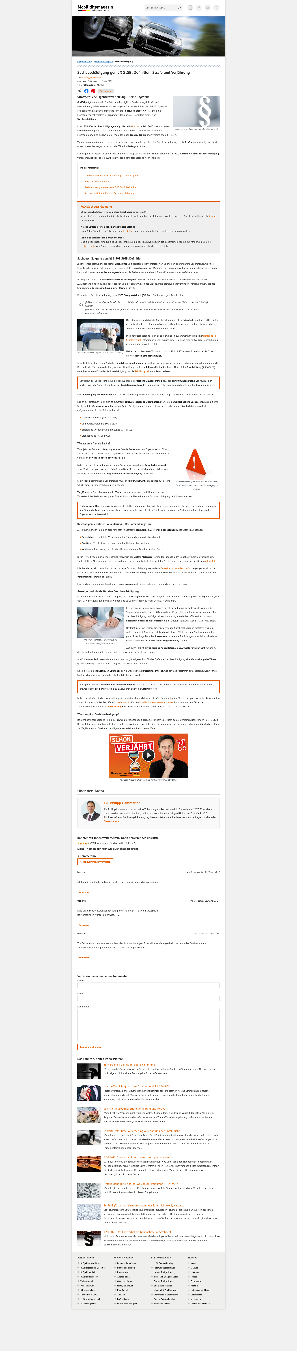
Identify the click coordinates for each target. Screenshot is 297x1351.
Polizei (135, 126)
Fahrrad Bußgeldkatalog (164, 1268)
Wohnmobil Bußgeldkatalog (166, 1295)
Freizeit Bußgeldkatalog (164, 1281)
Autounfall (210, 561)
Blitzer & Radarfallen (126, 1263)
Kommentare (105, 91)
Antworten (84, 892)
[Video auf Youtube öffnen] (148, 756)
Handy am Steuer (125, 1286)
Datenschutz (196, 1295)
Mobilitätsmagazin (97, 8)
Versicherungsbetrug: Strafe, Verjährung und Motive (134, 1108)
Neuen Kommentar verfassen (95, 861)
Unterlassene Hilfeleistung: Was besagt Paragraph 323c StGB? (141, 1184)
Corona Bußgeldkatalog (164, 1299)
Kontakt (194, 1286)
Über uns (195, 1272)
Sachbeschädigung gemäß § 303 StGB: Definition (111, 187)
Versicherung (115, 706)
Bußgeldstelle (123, 1299)
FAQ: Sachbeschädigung (97, 181)
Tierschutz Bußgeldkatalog (166, 1277)
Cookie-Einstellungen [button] (200, 1304)
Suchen (180, 7)
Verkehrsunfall (86, 1281)
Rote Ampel (122, 1290)
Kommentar (83, 1006)
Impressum (196, 1299)
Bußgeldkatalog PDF (89, 1277)
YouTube (207, 7)
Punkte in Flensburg (126, 1268)
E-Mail (81, 993)
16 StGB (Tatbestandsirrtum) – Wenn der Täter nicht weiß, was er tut (144, 1205)
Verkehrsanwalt (87, 1286)
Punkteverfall (123, 1272)
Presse (194, 1277)
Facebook (199, 7)
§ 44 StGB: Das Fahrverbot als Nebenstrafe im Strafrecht (137, 1232)
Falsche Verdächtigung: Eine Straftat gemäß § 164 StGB (137, 1086)
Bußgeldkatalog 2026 (105, 10)
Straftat (212, 216)
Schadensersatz (122, 702)
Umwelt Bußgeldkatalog (164, 1272)
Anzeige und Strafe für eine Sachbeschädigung (109, 193)
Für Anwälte (196, 1281)
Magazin (194, 1268)
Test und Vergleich (162, 1304)
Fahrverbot (85, 1295)
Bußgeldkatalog (84, 61)
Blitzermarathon (87, 1290)
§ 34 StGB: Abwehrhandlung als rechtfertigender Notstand (139, 1157)
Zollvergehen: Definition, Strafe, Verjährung (129, 1064)
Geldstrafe (128, 230)
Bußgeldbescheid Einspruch (92, 1268)
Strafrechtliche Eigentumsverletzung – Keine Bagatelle (111, 175)
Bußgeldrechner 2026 (89, 1263)
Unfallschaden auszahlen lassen (156, 702)
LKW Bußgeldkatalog (163, 1263)
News (193, 1263)
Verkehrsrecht (111, 821)
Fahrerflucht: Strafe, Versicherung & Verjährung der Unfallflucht (142, 1131)
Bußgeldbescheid (88, 1272)
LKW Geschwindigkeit (127, 1304)
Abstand (121, 1295)
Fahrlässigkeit (142, 371)
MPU (95, 1295)
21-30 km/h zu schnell (90, 1299)
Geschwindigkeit (124, 1281)
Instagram (216, 7)
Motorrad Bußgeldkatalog (165, 1290)
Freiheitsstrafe (87, 245)
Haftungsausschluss (200, 1290)
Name (81, 980)
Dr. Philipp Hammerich (91, 77)
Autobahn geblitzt (88, 1304)
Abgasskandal (123, 1277)
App (190, 7)
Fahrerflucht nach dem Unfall (175, 568)
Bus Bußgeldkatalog (163, 1286)
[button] (79, 91)
